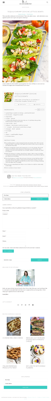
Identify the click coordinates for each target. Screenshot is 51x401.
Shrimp (38, 186)
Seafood (31, 184)
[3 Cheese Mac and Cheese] (14, 326)
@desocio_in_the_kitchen (18, 177)
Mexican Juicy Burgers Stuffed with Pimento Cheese (35, 339)
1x (38, 109)
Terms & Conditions (43, 397)
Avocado (12, 186)
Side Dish (35, 184)
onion (35, 186)
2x (40, 109)
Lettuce (24, 186)
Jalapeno (20, 186)
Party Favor (25, 184)
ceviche (16, 186)
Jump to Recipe (22, 14)
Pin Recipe (37, 104)
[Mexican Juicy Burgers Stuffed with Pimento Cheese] (37, 326)
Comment (5, 214)
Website (4, 241)
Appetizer (18, 184)
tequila (42, 186)
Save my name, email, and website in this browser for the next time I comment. (21, 247)
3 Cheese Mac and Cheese (13, 338)
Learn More (5, 294)
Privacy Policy (32, 397)
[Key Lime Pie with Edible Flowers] (37, 354)
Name (4, 231)
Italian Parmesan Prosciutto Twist (10, 367)
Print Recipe (30, 14)
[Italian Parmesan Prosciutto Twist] (14, 354)
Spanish (39, 184)
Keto (22, 184)
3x (43, 109)
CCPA (25, 398)
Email (4, 236)
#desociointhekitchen (38, 177)
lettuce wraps (30, 186)
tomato (46, 186)
